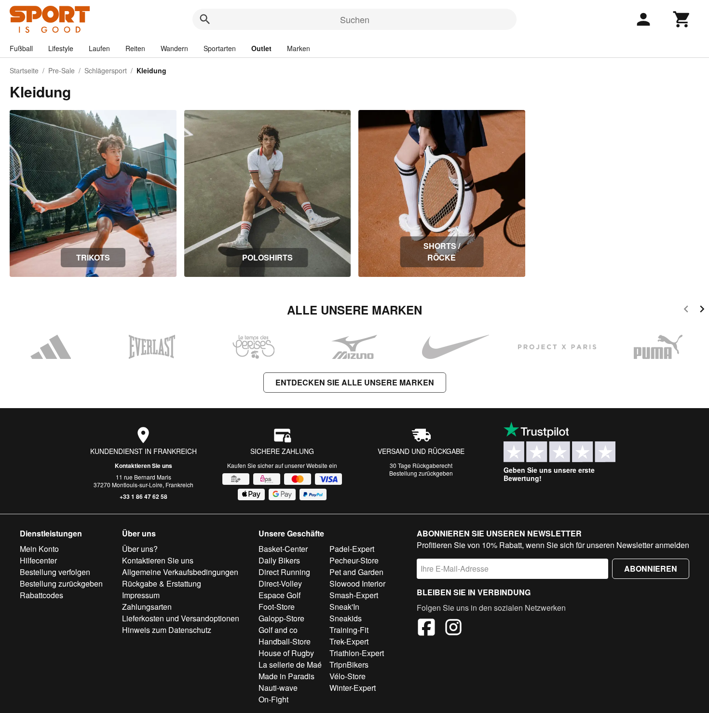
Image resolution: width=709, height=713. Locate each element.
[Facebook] (426, 628)
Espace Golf (279, 595)
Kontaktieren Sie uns (143, 465)
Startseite (24, 70)
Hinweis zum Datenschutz (166, 629)
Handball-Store (285, 641)
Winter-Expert (352, 687)
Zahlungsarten (147, 606)
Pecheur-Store (354, 560)
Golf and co (278, 629)
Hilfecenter (38, 560)
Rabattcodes (41, 595)
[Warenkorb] (682, 19)
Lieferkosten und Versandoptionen (180, 618)
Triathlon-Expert (356, 652)
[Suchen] (205, 19)
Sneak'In (344, 606)
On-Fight (273, 699)
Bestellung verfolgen (55, 571)
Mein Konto (39, 548)
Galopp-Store (281, 618)
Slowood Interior (357, 583)
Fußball (21, 48)
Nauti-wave (278, 687)
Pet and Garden (356, 571)
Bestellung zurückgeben (421, 473)
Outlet (261, 48)
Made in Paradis (286, 676)
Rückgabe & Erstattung (161, 583)
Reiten (135, 48)
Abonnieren (650, 568)
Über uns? (140, 548)
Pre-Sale (61, 70)
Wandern (174, 48)
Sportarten (220, 48)
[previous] (686, 310)
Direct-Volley (280, 583)
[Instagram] (453, 628)
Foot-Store (277, 606)
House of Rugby (286, 652)
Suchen (354, 19)
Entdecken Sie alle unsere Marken (354, 382)
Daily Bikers (279, 560)
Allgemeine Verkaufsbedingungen (180, 571)
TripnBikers (348, 664)
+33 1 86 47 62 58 (143, 496)
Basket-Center (283, 548)
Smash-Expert (353, 595)
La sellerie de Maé (290, 664)
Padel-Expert (351, 548)
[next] (702, 310)
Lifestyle (60, 48)
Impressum (141, 595)
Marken (298, 48)
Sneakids (345, 618)
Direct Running (284, 571)
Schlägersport (105, 70)
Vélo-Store (347, 676)
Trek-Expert (348, 641)
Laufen (99, 48)
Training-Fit (348, 629)
